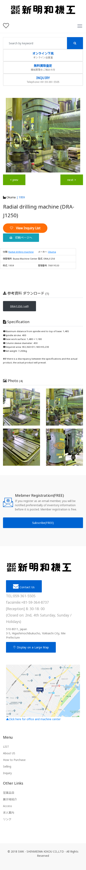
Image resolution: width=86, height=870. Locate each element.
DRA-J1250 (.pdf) (19, 306)
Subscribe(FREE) (43, 523)
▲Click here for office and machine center (33, 719)
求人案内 (8, 812)
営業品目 (8, 793)
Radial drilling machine (21, 251)
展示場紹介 (10, 799)
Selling (7, 766)
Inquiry (7, 773)
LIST (6, 746)
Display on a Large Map (32, 647)
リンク (7, 819)
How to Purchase (14, 760)
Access (7, 806)
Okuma (11, 197)
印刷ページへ (22, 237)
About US (9, 753)
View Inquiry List (26, 228)
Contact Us (27, 587)
